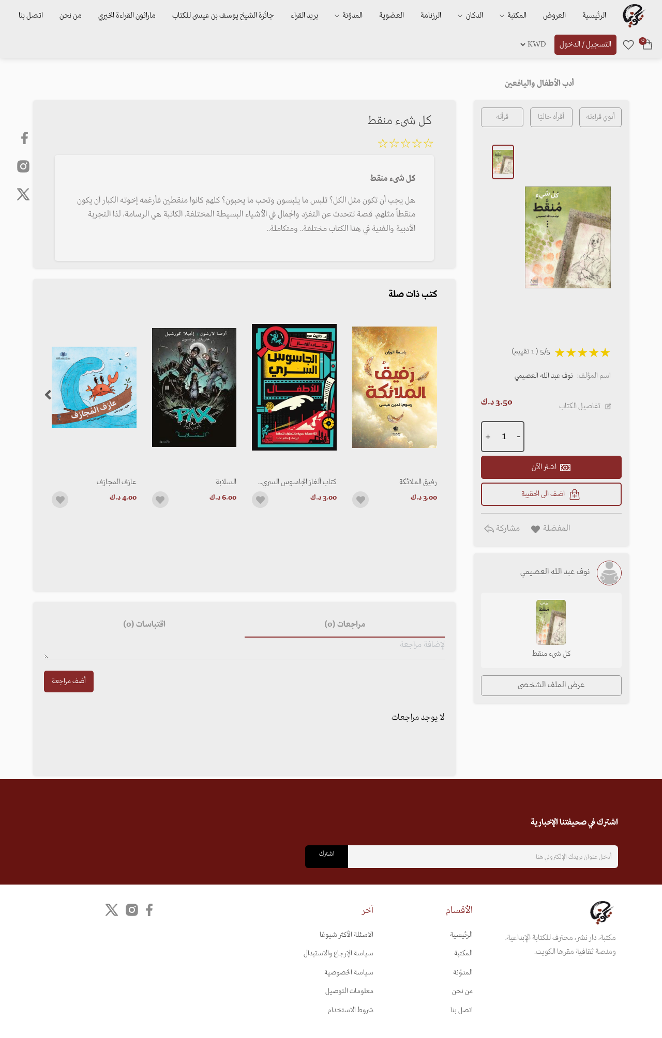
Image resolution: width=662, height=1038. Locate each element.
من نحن (70, 15)
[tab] (344, 625)
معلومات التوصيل (349, 991)
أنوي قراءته (600, 117)
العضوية (391, 15)
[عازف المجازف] (94, 387)
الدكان (473, 15)
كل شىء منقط (551, 653)
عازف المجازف (117, 482)
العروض (554, 15)
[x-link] (23, 194)
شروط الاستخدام (350, 1010)
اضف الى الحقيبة (543, 494)
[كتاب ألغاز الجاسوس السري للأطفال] (294, 387)
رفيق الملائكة (418, 482)
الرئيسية (594, 15)
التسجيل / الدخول (585, 44)
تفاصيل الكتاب (579, 406)
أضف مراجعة (69, 681)
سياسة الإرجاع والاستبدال (338, 953)
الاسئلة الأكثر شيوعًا (346, 934)
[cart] (647, 44)
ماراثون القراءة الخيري (127, 15)
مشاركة (507, 528)
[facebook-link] (25, 138)
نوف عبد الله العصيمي (544, 375)
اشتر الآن (544, 467)
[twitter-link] (112, 910)
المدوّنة (463, 972)
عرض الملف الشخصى (551, 685)
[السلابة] (194, 387)
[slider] (405, 145)
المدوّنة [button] (352, 15)
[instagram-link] (23, 166)
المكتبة (516, 15)
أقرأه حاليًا (551, 117)
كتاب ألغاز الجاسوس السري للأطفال (299, 482)
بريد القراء (304, 15)
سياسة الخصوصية (348, 972)
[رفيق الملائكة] (394, 387)
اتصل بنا (31, 15)
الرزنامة (430, 15)
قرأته (502, 117)
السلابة (226, 482)
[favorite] (628, 44)
